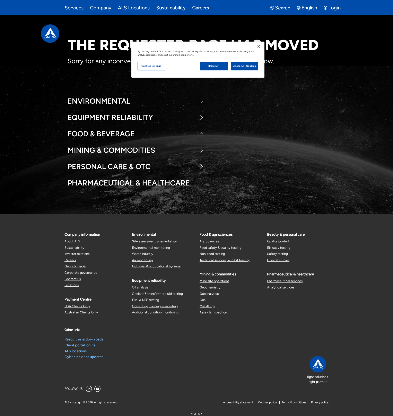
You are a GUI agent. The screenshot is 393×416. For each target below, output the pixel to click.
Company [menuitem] (100, 8)
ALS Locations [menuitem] (134, 8)
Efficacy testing (278, 248)
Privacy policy (320, 402)
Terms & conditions (294, 402)
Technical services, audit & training (225, 260)
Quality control (278, 241)
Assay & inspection (213, 312)
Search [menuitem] (282, 8)
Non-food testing (212, 254)
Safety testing (277, 254)
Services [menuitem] (74, 8)
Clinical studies (278, 260)
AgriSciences (209, 241)
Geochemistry (210, 287)
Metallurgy (207, 306)
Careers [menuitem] (200, 8)
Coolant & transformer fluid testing (157, 294)
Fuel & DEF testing (145, 300)
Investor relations (76, 254)
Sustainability (74, 248)
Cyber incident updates (83, 357)
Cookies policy (267, 402)
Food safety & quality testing (220, 248)
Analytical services (280, 287)
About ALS (72, 241)
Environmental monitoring (151, 248)
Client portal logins (79, 345)
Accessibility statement (238, 402)
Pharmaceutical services (285, 281)
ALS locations (75, 351)
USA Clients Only (77, 306)
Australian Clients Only (81, 312)
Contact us (72, 279)
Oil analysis (140, 287)
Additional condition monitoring (155, 312)
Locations (71, 285)
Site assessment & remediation (154, 241)
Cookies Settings (151, 65)
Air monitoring (142, 260)
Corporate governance (80, 273)
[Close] (258, 46)
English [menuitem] (309, 8)
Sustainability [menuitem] (171, 8)
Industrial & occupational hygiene (156, 266)
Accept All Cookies (244, 65)
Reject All (214, 65)
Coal (203, 300)
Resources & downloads (83, 339)
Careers (70, 260)
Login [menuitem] (334, 8)
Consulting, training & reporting (155, 306)
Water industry (142, 254)
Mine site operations (214, 281)
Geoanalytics (209, 294)
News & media (75, 266)
